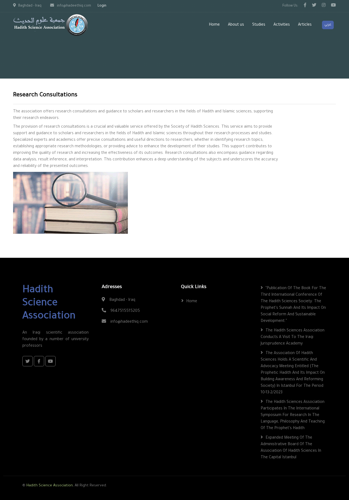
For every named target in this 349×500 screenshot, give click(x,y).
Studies (258, 25)
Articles (305, 25)
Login (102, 6)
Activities (281, 25)
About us (236, 25)
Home (214, 25)
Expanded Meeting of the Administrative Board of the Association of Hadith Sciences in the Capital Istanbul (291, 448)
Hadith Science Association (49, 486)
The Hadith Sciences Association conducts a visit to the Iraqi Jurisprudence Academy (292, 337)
